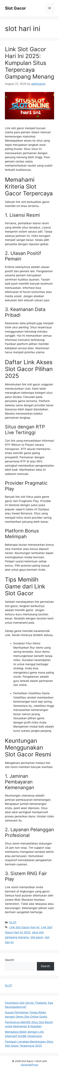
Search (9, 960)
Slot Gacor (15, 8)
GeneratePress (29, 1064)
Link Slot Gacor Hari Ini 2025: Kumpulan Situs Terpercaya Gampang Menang (29, 63)
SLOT (13, 922)
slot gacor (36, 937)
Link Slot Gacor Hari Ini (24, 927)
